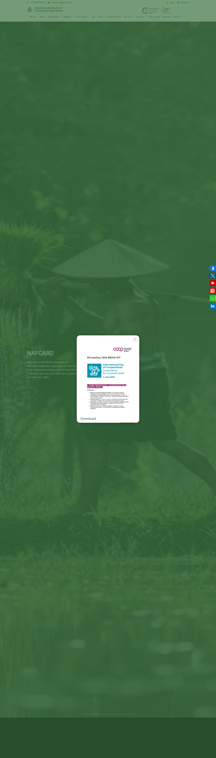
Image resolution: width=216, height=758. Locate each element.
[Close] (135, 339)
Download (88, 419)
